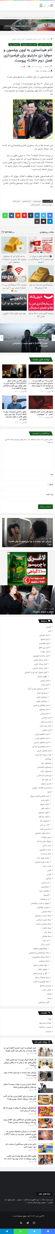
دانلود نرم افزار (43, 816)
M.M (47, 66)
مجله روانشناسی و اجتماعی (39, 952)
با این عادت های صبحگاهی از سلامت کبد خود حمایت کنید (20, 1145)
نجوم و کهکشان (43, 907)
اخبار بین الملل (44, 647)
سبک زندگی (47, 845)
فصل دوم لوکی (35, 205)
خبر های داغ (46, 779)
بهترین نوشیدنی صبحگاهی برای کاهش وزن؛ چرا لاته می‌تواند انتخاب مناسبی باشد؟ (19, 1121)
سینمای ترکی (42, 697)
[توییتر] (43, 215)
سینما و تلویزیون (45, 849)
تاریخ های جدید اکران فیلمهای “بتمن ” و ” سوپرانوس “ (41, 413)
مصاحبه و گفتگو (45, 985)
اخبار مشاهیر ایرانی (42, 734)
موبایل (19, 1199)
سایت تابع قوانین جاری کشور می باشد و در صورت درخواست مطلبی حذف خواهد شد (27, 17)
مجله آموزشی (46, 911)
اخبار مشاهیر (46, 730)
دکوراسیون (45, 886)
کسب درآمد (46, 866)
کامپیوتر (46, 895)
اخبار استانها (45, 639)
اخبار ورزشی (44, 713)
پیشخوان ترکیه (45, 771)
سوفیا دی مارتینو (47, 205)
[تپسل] (8, 553)
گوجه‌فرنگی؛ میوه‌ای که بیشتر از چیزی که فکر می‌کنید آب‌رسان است (19, 1109)
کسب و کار (45, 944)
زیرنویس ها (44, 820)
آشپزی (48, 627)
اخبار (44, 39)
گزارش (48, 874)
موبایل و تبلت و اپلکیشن (40, 903)
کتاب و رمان (44, 825)
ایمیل (50, 484)
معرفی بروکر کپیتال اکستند (36, 1202)
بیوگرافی (48, 759)
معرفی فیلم (42, 969)
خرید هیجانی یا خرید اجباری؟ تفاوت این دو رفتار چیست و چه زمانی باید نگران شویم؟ (20, 1049)
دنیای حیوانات (46, 837)
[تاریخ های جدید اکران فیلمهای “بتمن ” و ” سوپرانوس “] (41, 402)
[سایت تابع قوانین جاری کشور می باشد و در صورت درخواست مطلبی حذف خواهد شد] (27, 25)
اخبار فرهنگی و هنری (41, 705)
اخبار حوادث (44, 651)
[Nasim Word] (42, 5)
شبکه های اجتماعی (42, 833)
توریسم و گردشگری (44, 775)
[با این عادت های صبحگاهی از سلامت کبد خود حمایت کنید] (45, 1148)
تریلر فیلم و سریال (40, 965)
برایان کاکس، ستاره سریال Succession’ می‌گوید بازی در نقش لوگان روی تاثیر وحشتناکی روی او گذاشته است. (14, 384)
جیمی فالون (16, 201)
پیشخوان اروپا (14, 44)
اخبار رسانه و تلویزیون (33, 39)
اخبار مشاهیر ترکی (42, 738)
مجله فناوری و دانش (41, 981)
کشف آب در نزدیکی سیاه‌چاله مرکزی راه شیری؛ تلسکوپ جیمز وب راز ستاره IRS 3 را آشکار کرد (20, 1134)
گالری (49, 870)
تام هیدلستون (27, 201)
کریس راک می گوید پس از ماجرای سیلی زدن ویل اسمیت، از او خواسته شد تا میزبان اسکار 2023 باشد (41, 384)
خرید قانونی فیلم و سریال (39, 796)
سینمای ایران (42, 693)
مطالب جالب (46, 990)
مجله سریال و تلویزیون (40, 957)
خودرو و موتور (46, 783)
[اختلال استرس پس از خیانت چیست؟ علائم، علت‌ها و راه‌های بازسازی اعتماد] (45, 1088)
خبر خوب (45, 940)
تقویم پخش (42, 676)
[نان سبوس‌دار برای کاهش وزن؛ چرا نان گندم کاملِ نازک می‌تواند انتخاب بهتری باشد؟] (45, 1100)
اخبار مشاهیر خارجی (41, 742)
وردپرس (48, 1031)
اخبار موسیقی (44, 709)
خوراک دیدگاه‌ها (45, 1027)
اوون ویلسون (37, 201)
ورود (49, 1019)
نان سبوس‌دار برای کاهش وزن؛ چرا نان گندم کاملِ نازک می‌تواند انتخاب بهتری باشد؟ (19, 1097)
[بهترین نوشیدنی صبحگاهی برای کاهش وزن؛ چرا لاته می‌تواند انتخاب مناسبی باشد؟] (45, 1123)
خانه (49, 39)
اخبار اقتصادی (44, 643)
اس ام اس (45, 882)
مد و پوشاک (44, 899)
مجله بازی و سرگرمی (43, 919)
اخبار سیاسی (44, 680)
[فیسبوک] (50, 215)
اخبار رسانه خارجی (18, 39)
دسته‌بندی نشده (45, 829)
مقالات (48, 994)
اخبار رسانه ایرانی (40, 660)
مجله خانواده (46, 928)
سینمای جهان (41, 701)
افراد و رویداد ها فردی (43, 754)
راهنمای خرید (44, 891)
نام (51, 474)
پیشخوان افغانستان (44, 767)
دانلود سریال (44, 804)
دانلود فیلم (45, 808)
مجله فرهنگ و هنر (42, 977)
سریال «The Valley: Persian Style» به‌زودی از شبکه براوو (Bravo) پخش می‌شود (28, 344)
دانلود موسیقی (43, 812)
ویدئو (49, 998)
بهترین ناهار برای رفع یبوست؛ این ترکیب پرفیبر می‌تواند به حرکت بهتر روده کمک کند (20, 1157)
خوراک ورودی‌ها (45, 1023)
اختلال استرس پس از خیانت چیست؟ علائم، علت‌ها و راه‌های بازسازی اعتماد (28, 543)
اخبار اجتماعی (44, 635)
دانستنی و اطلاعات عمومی (41, 787)
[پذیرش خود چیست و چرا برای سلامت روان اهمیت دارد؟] (45, 1076)
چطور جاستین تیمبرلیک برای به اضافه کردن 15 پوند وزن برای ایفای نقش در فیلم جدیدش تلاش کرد (14, 415)
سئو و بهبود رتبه (43, 858)
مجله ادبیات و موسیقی (43, 915)
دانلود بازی (45, 800)
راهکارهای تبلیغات (39, 948)
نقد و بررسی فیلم (40, 973)
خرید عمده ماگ (47, 1199)
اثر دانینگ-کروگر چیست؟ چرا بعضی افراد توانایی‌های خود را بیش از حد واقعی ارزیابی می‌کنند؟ (20, 1062)
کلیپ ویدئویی (43, 1002)
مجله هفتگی (46, 936)
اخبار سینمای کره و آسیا (37, 688)
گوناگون (48, 878)
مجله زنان (47, 932)
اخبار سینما (45, 684)
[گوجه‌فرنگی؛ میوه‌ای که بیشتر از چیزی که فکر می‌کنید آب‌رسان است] (45, 1111)
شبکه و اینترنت (45, 853)
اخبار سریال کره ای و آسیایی (36, 672)
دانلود (49, 792)
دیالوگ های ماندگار (44, 841)
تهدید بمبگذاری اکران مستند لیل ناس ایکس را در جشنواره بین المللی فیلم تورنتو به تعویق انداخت (29, 610)
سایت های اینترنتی (42, 862)
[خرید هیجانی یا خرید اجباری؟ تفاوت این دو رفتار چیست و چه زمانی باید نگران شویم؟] (45, 1052)
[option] (27, 338)
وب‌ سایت (49, 494)
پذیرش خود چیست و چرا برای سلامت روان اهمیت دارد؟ (20, 1074)
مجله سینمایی (44, 961)
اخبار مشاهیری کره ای (40, 746)
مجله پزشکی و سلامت (43, 924)
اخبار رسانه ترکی (40, 664)
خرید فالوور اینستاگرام (31, 1199)
